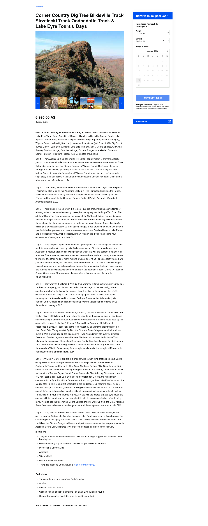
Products (39, 6)
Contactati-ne (141, 121)
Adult (140, 31)
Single (140, 39)
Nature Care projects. (84, 464)
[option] (46, 103)
